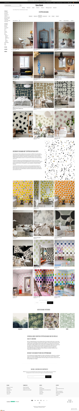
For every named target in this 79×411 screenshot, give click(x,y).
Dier (5, 33)
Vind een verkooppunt (59, 391)
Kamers (42, 7)
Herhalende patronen (22, 9)
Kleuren (37, 7)
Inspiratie (54, 7)
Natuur (5, 28)
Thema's (18, 9)
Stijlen (33, 7)
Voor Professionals (59, 2)
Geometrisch (45, 16)
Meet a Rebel (9, 392)
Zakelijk (54, 2)
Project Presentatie (26, 387)
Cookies (57, 395)
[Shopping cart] (73, 5)
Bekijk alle (30, 16)
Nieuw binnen (6, 14)
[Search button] (20, 5)
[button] (73, 2)
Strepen (53, 16)
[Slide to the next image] (73, 320)
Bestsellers (6, 13)
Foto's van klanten (7, 17)
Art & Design (6, 27)
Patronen (28, 7)
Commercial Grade (7, 20)
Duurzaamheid (42, 388)
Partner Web (41, 392)
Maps (5, 44)
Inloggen (70, 2)
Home (13, 9)
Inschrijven (48, 376)
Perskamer (41, 391)
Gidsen (44, 2)
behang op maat (9, 389)
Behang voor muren (10, 387)
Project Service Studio (26, 388)
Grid (49, 16)
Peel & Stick (6, 21)
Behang (23, 7)
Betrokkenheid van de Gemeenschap (45, 389)
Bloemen (5, 26)
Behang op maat (49, 7)
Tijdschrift (8, 393)
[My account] (71, 5)
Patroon (5, 34)
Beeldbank (41, 393)
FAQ (56, 387)
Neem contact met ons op (60, 388)
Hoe (56, 389)
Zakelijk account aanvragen (27, 389)
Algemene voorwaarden (59, 392)
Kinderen (5, 32)
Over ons (65, 2)
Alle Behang (6, 12)
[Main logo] (39, 5)
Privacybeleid (58, 393)
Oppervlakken (6, 42)
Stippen (40, 16)
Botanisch (35, 16)
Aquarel (57, 16)
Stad (5, 43)
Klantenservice (49, 2)
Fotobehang (6, 19)
